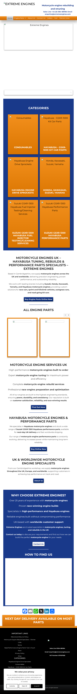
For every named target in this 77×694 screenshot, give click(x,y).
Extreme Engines (12, 66)
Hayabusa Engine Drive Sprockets (20, 661)
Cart (55, 18)
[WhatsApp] (35, 611)
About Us (31, 18)
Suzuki (48, 284)
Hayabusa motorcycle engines (36, 287)
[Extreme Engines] (19, 3)
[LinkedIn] (46, 611)
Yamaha (13, 287)
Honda (55, 284)
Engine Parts (19, 18)
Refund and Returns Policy (19, 637)
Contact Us (41, 18)
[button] (68, 315)
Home (10, 18)
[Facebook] (25, 611)
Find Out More (38, 407)
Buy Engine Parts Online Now (38, 299)
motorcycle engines (51, 66)
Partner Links (64, 18)
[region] (24, 679)
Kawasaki (63, 284)
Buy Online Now (38, 449)
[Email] (30, 611)
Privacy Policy (19, 653)
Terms (20, 645)
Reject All (24, 686)
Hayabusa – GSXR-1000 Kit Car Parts (20, 667)
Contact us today (14, 534)
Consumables (19, 664)
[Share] (52, 611)
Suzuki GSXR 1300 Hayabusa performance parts (38, 429)
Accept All (36, 686)
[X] (41, 611)
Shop (19, 656)
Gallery (49, 18)
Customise (12, 686)
